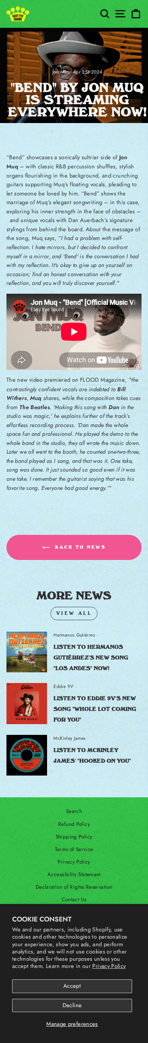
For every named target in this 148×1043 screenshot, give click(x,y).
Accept (72, 986)
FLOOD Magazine (102, 380)
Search (74, 811)
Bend (15, 157)
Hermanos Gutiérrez (74, 635)
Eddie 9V (63, 686)
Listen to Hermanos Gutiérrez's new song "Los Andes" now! (91, 657)
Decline (72, 1005)
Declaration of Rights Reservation (74, 887)
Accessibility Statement (73, 874)
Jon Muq (61, 72)
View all (74, 613)
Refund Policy (74, 824)
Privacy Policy (109, 966)
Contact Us (74, 899)
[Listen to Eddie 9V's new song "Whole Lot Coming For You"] (26, 703)
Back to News (79, 547)
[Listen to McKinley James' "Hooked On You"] (26, 755)
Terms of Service (74, 849)
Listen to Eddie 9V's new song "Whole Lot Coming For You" (95, 709)
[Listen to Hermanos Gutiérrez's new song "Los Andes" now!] (26, 652)
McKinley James (69, 738)
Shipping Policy (74, 836)
